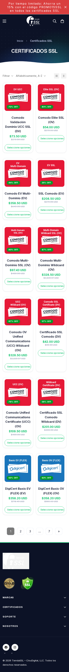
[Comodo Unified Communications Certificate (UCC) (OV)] (18, 392)
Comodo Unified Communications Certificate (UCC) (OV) (17, 419)
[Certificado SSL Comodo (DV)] (51, 312)
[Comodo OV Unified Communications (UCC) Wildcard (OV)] (18, 312)
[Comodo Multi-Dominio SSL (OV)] (18, 240)
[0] (62, 21)
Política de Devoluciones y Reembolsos (26, 651)
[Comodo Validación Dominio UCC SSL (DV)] (18, 97)
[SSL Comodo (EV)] (51, 173)
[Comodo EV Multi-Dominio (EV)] (18, 173)
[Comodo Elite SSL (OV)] (51, 97)
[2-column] (63, 76)
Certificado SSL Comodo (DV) (51, 334)
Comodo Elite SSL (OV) (51, 120)
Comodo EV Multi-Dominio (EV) (18, 196)
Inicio (20, 40)
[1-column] (56, 76)
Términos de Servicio (15, 638)
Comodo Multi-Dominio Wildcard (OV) (51, 265)
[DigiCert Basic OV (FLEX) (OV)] (51, 468)
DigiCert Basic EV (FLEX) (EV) (18, 491)
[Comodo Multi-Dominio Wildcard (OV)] (51, 240)
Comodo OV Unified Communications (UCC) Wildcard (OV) (17, 341)
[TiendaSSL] (34, 21)
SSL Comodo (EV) (51, 193)
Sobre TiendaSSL (13, 632)
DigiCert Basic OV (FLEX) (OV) (51, 491)
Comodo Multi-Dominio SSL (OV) (17, 263)
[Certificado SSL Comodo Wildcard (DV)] (51, 392)
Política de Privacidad (15, 645)
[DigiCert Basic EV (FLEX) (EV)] (18, 468)
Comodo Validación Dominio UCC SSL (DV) (18, 124)
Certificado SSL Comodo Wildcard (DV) (51, 417)
